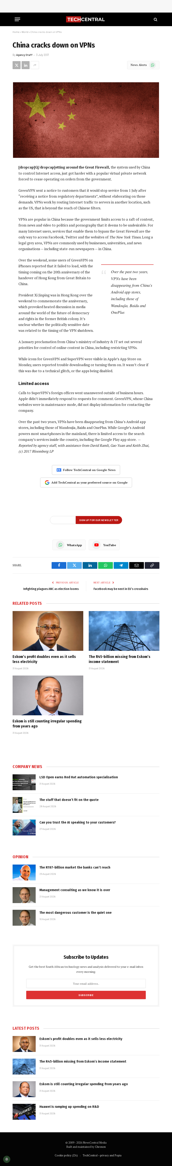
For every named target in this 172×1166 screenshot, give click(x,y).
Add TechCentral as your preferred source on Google (89, 482)
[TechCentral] (86, 19)
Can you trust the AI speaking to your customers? (77, 822)
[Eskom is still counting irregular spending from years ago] (48, 695)
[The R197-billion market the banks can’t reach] (24, 872)
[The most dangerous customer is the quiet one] (24, 918)
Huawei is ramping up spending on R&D (69, 1106)
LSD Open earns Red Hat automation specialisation (78, 777)
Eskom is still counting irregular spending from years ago (47, 723)
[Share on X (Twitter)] (17, 65)
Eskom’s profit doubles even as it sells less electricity (44, 659)
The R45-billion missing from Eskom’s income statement (119, 659)
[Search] (155, 19)
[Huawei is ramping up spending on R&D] (24, 1112)
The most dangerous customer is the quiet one (75, 912)
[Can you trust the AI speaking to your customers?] (24, 827)
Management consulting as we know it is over (74, 890)
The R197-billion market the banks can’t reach (74, 867)
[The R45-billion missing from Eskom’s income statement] (124, 631)
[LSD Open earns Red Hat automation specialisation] (24, 782)
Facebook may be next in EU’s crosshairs (121, 589)
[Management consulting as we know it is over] (24, 895)
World (25, 31)
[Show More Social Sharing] (35, 65)
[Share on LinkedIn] (26, 65)
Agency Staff (24, 55)
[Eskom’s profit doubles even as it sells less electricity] (48, 631)
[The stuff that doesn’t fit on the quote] (24, 805)
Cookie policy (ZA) (66, 1155)
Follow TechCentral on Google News (89, 470)
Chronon (100, 1147)
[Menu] (17, 19)
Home (16, 31)
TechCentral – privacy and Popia (102, 1155)
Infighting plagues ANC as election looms (51, 589)
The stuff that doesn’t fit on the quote (69, 800)
